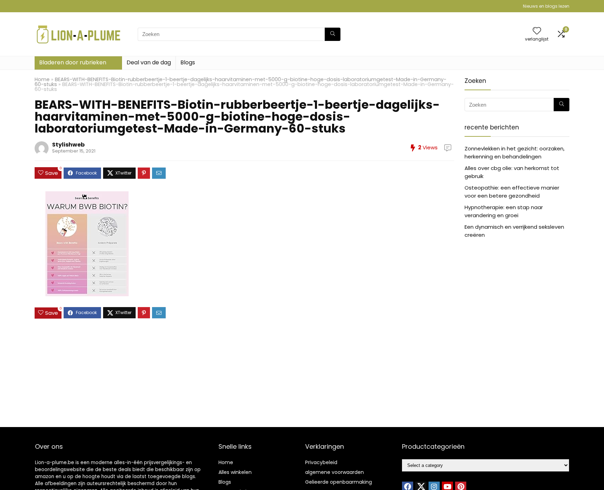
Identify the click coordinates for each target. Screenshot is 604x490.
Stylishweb (68, 145)
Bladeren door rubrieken (72, 62)
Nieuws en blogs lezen (546, 6)
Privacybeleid (321, 462)
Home (42, 79)
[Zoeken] (332, 34)
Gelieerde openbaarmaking (338, 481)
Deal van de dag (149, 62)
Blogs (187, 62)
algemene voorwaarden (334, 472)
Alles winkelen (235, 472)
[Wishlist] (537, 31)
